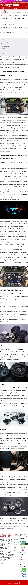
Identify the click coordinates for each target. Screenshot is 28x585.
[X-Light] (22, 552)
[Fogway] (22, 566)
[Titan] (22, 550)
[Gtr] (22, 554)
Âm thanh (16, 549)
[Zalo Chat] (24, 575)
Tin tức (26, 5)
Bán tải (15, 544)
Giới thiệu (22, 5)
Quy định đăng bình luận (10, 551)
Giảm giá (21, 32)
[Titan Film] (22, 561)
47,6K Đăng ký (23, 536)
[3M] (22, 559)
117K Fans (23, 534)
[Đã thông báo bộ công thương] (23, 542)
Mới (15, 32)
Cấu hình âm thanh (17, 27)
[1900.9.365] (24, 570)
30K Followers (24, 538)
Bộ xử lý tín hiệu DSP (6, 27)
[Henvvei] (22, 557)
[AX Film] (22, 564)
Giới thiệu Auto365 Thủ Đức (10, 540)
